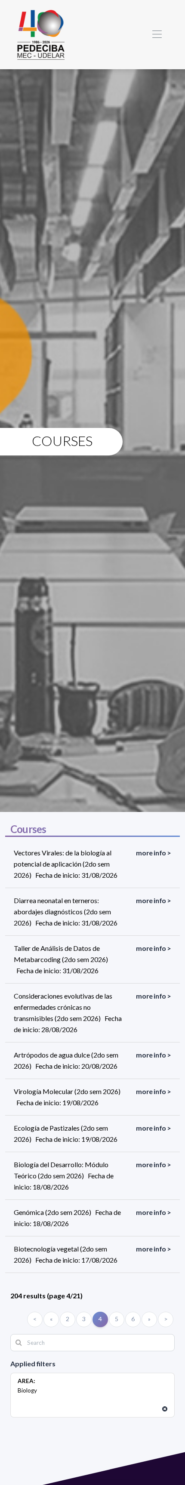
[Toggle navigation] (157, 34)
